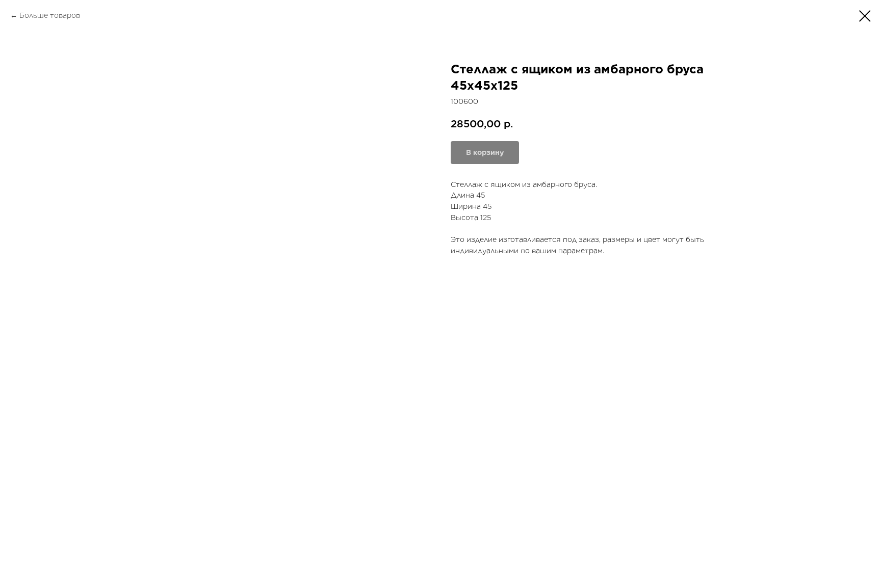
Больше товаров (49, 15)
